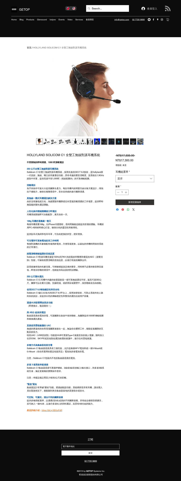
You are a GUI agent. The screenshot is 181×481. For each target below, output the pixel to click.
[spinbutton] (122, 192)
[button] (168, 19)
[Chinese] (68, 8)
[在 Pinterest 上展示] (122, 209)
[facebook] (153, 19)
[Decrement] (118, 192)
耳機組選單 (123, 171)
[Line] (149, 19)
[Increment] (126, 192)
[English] (74, 8)
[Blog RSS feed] (168, 8)
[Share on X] (133, 209)
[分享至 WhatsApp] (128, 209)
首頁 (29, 47)
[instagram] (161, 19)
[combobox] (135, 178)
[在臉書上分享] (117, 209)
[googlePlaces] (157, 19)
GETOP (24, 9)
